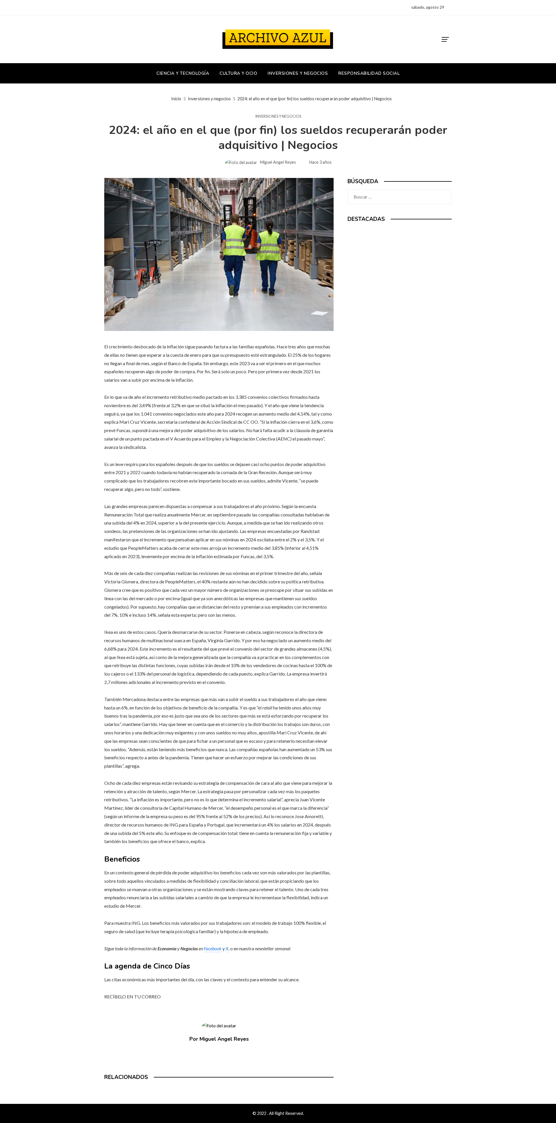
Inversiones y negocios (278, 116)
